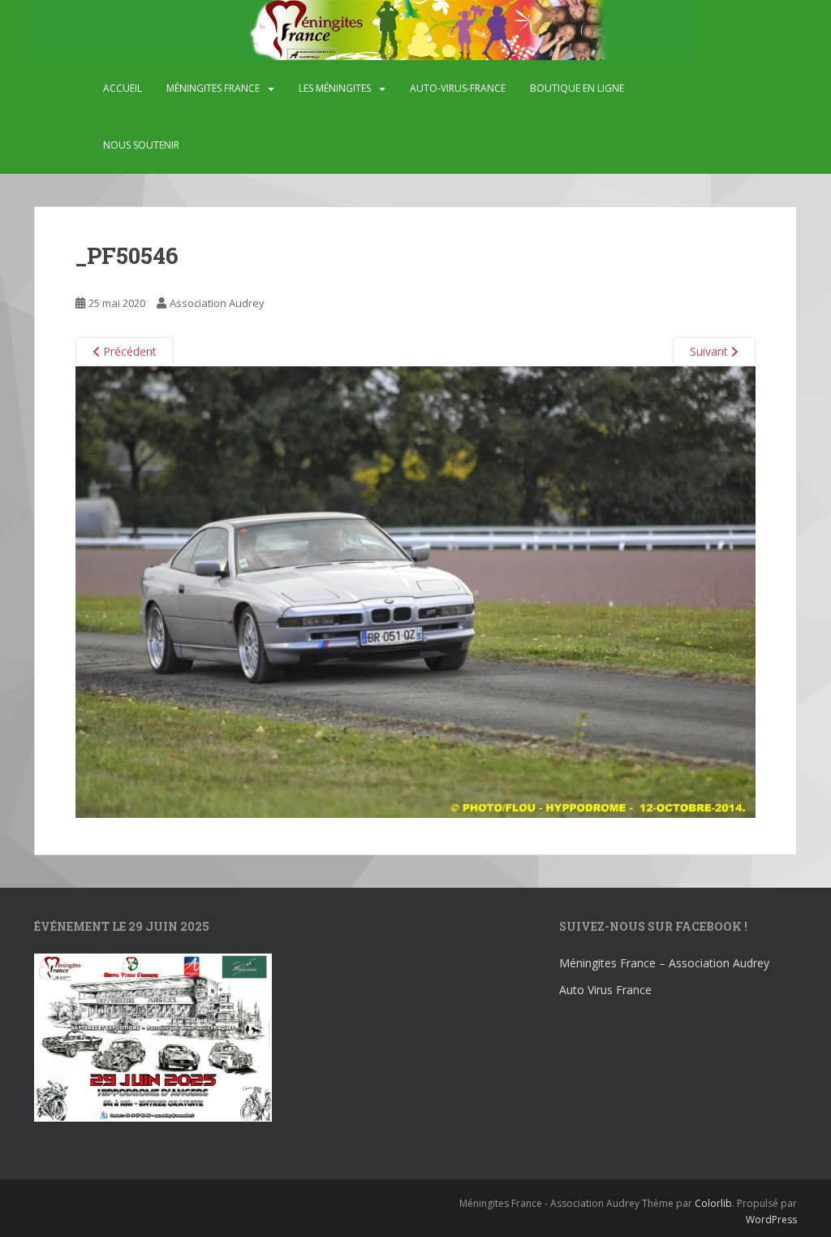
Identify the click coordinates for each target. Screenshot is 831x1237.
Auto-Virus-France (458, 88)
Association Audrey (217, 303)
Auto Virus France (605, 989)
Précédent (128, 351)
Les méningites (335, 88)
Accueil (122, 88)
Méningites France (213, 88)
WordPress (771, 1219)
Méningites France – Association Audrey (664, 963)
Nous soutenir (141, 145)
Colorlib (713, 1203)
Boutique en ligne (577, 88)
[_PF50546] (415, 591)
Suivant (710, 351)
